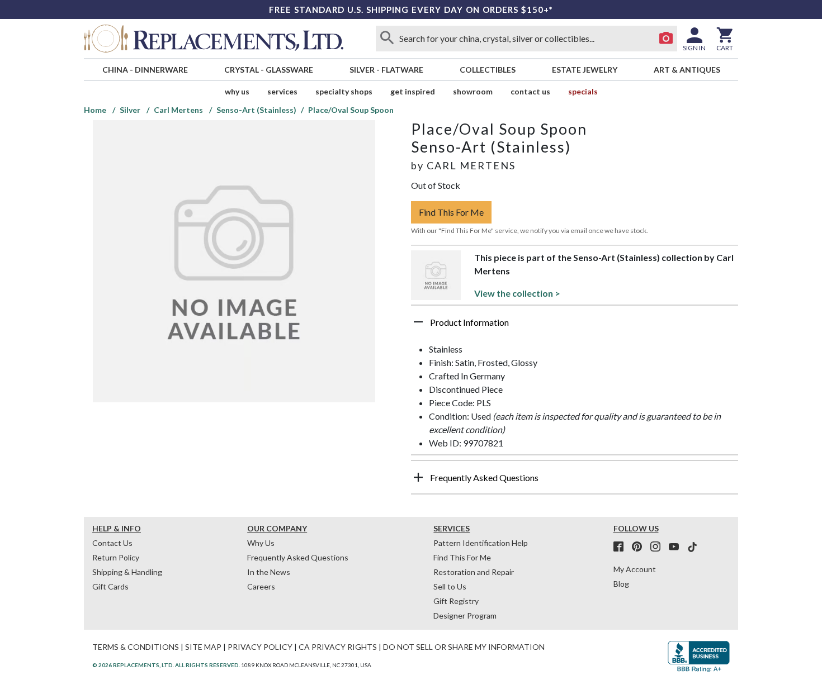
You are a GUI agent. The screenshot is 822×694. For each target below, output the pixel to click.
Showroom (473, 91)
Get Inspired (412, 91)
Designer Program (465, 615)
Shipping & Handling (127, 572)
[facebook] (621, 547)
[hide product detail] (418, 322)
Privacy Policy (260, 647)
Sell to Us (449, 586)
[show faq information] (418, 477)
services (282, 91)
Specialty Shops (343, 91)
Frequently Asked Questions (297, 557)
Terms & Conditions (135, 647)
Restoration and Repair (473, 572)
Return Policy (115, 557)
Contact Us (530, 91)
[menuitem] (145, 69)
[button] (574, 326)
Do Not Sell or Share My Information (464, 647)
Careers (261, 586)
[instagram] (658, 547)
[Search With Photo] (666, 38)
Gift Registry (456, 601)
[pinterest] (640, 547)
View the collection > (517, 293)
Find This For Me (451, 212)
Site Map (203, 647)
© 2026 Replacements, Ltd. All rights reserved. (166, 665)
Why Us (261, 543)
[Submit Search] (387, 38)
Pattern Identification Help (480, 543)
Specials (583, 91)
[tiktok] (692, 547)
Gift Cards (110, 586)
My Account (634, 569)
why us (237, 91)
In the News (268, 572)
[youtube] (677, 547)
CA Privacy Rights (338, 647)
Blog (621, 583)
